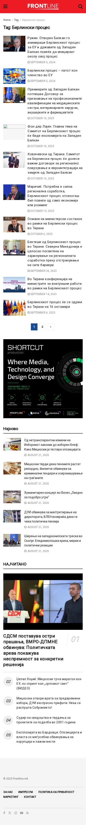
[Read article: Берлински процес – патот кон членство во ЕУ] (14, 76)
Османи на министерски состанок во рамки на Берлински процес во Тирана (55, 223)
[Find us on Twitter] (9, 813)
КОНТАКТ (30, 796)
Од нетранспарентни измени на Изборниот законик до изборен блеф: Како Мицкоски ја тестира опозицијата (52, 444)
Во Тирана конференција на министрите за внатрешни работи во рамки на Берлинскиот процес (55, 283)
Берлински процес (33, 20)
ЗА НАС (8, 792)
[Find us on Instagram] (15, 813)
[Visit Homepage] (43, 6)
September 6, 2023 (42, 312)
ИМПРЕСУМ (25, 792)
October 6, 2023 (41, 234)
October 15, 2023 (42, 211)
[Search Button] (80, 6)
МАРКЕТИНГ (11, 796)
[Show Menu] (5, 6)
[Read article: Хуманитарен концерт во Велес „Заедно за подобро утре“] (12, 496)
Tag (16, 20)
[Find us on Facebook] (4, 813)
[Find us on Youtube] (21, 813)
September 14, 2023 (43, 294)
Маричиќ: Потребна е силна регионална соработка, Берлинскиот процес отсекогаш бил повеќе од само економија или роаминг (53, 196)
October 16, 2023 (42, 118)
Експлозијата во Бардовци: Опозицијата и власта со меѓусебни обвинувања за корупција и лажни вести (49, 737)
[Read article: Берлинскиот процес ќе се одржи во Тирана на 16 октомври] (14, 308)
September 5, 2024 (42, 62)
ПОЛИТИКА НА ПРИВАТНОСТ (56, 792)
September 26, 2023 (43, 270)
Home (7, 20)
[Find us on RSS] (27, 813)
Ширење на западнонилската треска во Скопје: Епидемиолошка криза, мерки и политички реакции (53, 540)
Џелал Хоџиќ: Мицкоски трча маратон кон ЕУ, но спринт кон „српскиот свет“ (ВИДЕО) (49, 683)
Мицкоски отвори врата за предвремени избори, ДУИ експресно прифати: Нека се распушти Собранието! (49, 703)
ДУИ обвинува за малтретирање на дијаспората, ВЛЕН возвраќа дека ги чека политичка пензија (50, 516)
